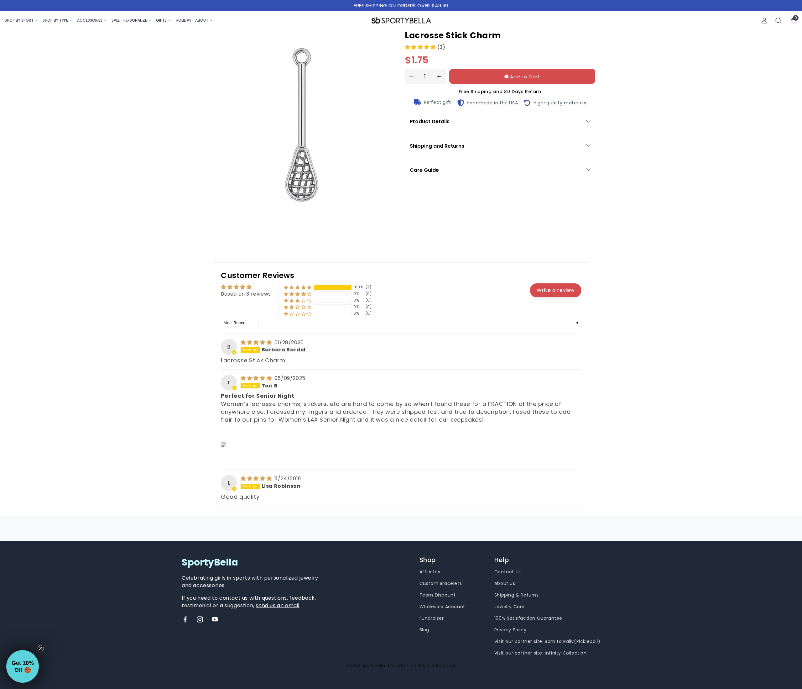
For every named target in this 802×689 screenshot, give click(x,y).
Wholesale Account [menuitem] (442, 606)
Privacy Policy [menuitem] (510, 630)
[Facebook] (185, 619)
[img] (257, 342)
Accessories (89, 20)
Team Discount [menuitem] (437, 595)
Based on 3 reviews (246, 293)
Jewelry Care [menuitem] (509, 606)
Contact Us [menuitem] (507, 572)
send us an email (277, 605)
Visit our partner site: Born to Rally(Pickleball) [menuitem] (547, 641)
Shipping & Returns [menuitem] (516, 595)
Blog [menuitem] (424, 630)
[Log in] (764, 21)
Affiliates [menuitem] (429, 572)
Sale (116, 20)
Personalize (135, 20)
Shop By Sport (19, 20)
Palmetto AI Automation (431, 665)
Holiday (183, 20)
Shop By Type (55, 20)
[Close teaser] (41, 648)
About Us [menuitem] (504, 583)
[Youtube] (215, 619)
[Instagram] (200, 619)
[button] (421, 47)
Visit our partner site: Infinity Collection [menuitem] (540, 653)
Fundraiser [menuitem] (431, 618)
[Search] (778, 20)
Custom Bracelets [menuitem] (440, 583)
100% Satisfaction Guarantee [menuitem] (528, 618)
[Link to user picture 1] (224, 445)
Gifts (161, 20)
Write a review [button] (556, 290)
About (201, 20)
